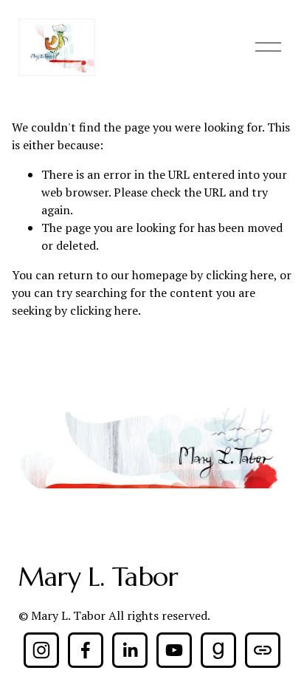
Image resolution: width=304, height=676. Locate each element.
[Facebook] (85, 650)
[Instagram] (41, 650)
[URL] (262, 650)
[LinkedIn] (130, 650)
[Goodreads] (218, 650)
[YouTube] (174, 650)
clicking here (240, 275)
